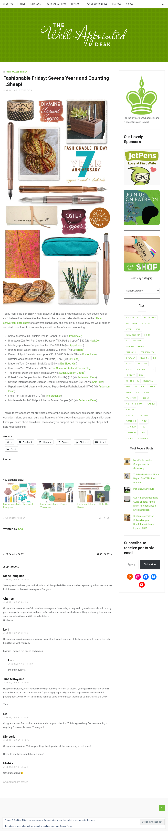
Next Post (104, 554)
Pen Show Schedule (97, 4)
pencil (147, 392)
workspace (143, 438)
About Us (8, 4)
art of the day (132, 318)
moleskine (148, 381)
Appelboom (76, 345)
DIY (127, 341)
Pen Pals (116, 4)
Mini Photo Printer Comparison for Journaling (142, 464)
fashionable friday (15, 518)
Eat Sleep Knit (68, 363)
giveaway (130, 358)
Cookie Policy (66, 826)
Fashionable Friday (56, 4)
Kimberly (9, 736)
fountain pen (147, 352)
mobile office (132, 381)
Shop (22, 4)
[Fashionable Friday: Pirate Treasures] (57, 492)
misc (141, 375)
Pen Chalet (75, 336)
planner (151, 404)
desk (138, 329)
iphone (129, 369)
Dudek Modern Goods (71, 372)
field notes (131, 352)
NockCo (94, 340)
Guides (129, 4)
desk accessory (133, 335)
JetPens (73, 359)
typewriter (131, 433)
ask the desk (131, 323)
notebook (139, 387)
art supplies (150, 318)
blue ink (146, 323)
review (143, 421)
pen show (144, 398)
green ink (144, 358)
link (152, 369)
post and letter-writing (137, 415)
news (128, 387)
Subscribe (150, 564)
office (152, 387)
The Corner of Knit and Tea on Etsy (71, 368)
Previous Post (14, 554)
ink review (142, 364)
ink (154, 358)
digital (147, 335)
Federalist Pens (87, 377)
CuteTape (78, 349)
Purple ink (131, 421)
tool (142, 427)
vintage (129, 438)
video (143, 433)
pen (137, 392)
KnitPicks (97, 382)
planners (130, 410)
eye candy (137, 341)
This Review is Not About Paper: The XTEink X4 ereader (146, 478)
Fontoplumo (89, 354)
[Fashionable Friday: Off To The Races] (94, 492)
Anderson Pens (87, 400)
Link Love (36, 4)
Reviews (75, 4)
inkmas (129, 364)
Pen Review (131, 398)
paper (128, 392)
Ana (20, 529)
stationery (131, 427)
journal (141, 369)
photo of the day (134, 404)
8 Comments (25, 90)
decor (128, 329)
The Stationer (53, 395)
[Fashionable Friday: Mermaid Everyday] (20, 492)
